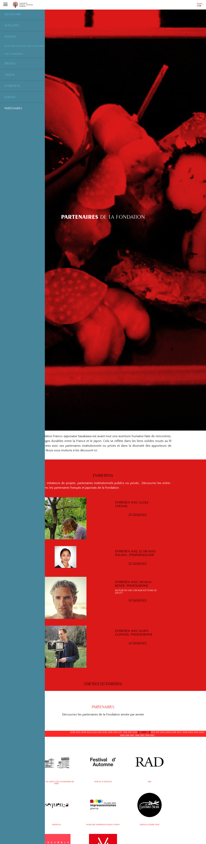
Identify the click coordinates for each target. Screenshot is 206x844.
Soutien (10, 36)
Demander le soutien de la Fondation (24, 46)
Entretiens (12, 86)
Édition (10, 97)
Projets (10, 63)
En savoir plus (138, 515)
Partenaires (13, 108)
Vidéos (9, 74)
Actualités (11, 25)
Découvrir (12, 14)
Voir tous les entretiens (103, 684)
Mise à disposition (13, 53)
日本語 (199, 6)
